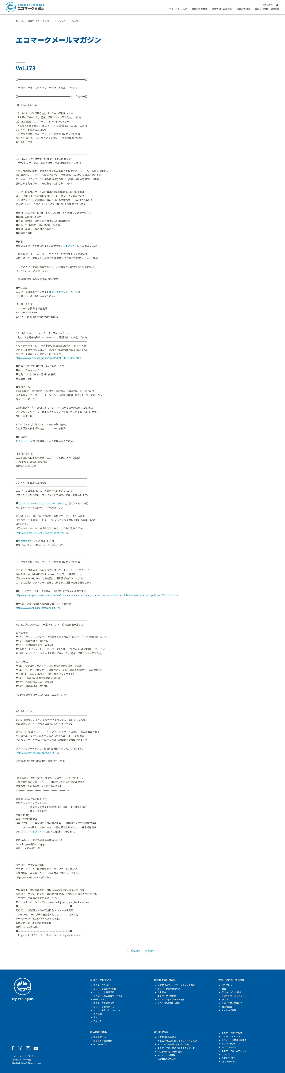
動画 (224, 988)
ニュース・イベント (231, 1036)
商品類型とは (99, 1037)
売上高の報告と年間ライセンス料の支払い (177, 1040)
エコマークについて (177, 9)
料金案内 (161, 992)
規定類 (225, 999)
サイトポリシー (31, 1056)
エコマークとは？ (101, 984)
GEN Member (228, 1061)
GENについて (99, 999)
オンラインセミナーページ (63, 292)
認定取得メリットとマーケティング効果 (176, 984)
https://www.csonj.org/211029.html (35, 752)
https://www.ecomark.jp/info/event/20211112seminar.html (48, 358)
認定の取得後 (243, 9)
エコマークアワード (231, 1043)
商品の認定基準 (199, 9)
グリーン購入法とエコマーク (106, 1010)
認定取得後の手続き (166, 1037)
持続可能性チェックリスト (234, 995)
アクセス (97, 1021)
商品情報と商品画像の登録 (169, 1051)
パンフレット (228, 984)
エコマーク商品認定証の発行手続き (174, 1044)
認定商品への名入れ (166, 1058)
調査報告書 (227, 1006)
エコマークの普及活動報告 (234, 1040)
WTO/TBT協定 (100, 1044)
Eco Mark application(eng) (170, 999)
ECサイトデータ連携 (231, 992)
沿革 (95, 1017)
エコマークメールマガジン (234, 1050)
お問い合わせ (267, 4)
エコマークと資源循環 (103, 992)
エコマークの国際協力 (103, 1002)
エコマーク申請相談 (166, 995)
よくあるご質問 (229, 1010)
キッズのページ (229, 1047)
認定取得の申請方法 (222, 9)
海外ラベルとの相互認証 (168, 1002)
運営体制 (97, 1013)
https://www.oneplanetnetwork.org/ (36, 607)
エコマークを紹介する (103, 1006)
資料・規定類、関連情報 (267, 9)
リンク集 (226, 1054)
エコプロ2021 (25, 541)
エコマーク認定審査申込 (168, 988)
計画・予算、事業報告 (232, 1002)
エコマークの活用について (169, 1055)
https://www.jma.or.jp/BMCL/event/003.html (40, 532)
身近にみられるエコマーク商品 (107, 995)
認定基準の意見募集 (102, 1040)
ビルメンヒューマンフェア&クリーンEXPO (41, 503)
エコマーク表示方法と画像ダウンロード (176, 1047)
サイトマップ (17, 1056)
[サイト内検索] (277, 4)
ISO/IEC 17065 (228, 1058)
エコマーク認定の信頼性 (104, 988)
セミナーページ (24, 441)
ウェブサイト (70, 245)
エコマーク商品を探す (232, 1032)
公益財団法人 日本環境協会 (21, 1059)
